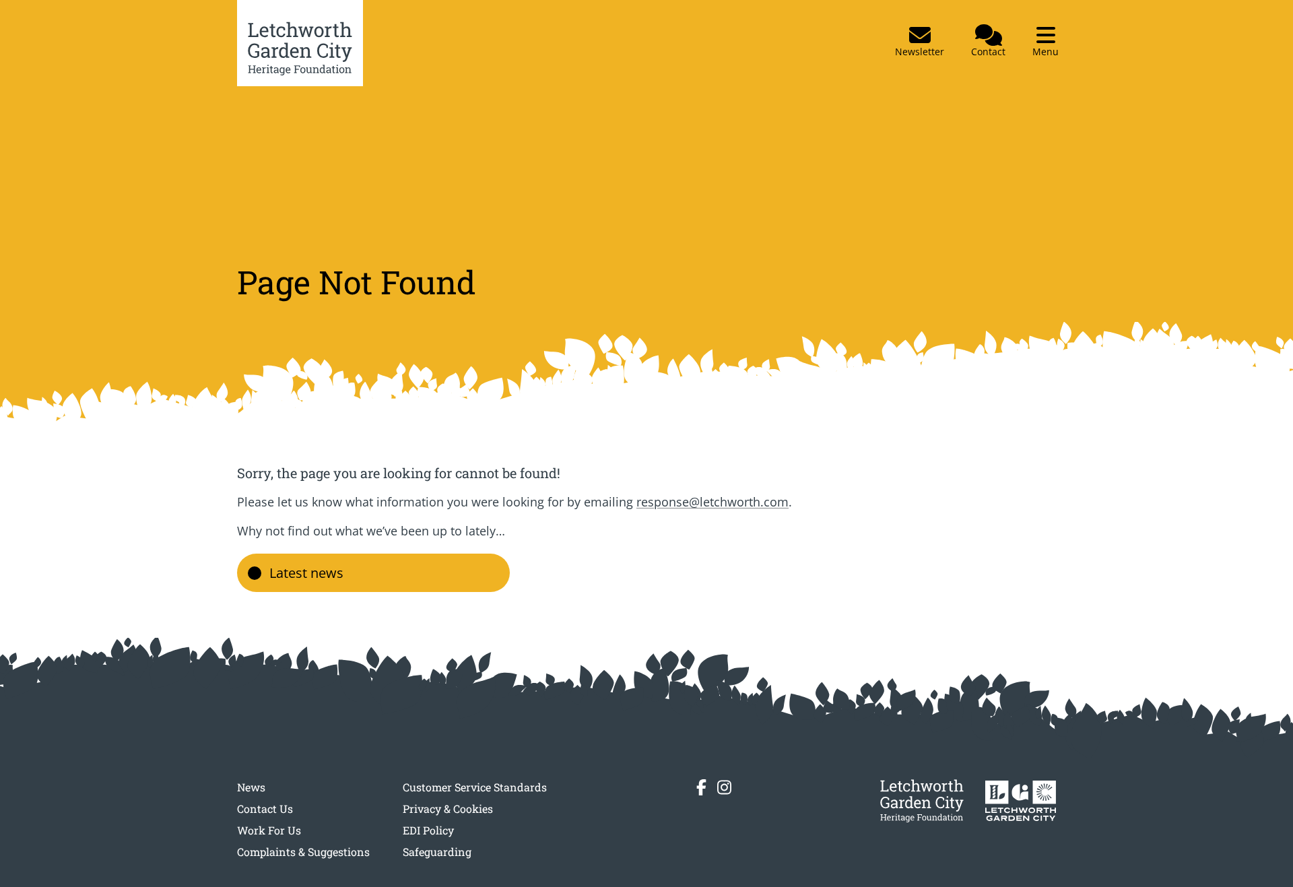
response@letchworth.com (712, 502)
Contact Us (265, 808)
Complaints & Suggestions (303, 852)
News (251, 787)
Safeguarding (437, 852)
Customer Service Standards (475, 787)
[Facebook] (701, 787)
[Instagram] (724, 787)
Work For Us (269, 830)
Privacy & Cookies (448, 808)
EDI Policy (428, 830)
